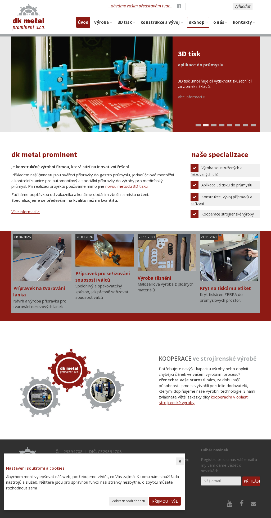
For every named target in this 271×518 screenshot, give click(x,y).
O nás (219, 22)
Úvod (83, 22)
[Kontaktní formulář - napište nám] (254, 505)
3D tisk (125, 22)
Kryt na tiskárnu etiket (225, 288)
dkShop (197, 22)
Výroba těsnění (154, 278)
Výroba (102, 22)
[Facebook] (242, 505)
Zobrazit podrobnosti (128, 501)
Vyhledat (242, 6)
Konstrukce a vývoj (160, 22)
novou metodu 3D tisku (126, 186)
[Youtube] (230, 505)
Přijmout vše (165, 501)
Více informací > (191, 96)
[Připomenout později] (180, 461)
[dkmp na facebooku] (177, 6)
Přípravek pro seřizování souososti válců (102, 277)
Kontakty (243, 22)
